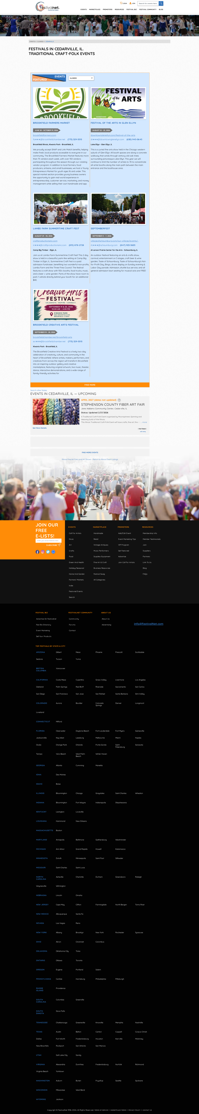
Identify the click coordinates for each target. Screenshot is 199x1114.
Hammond (60, 821)
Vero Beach (61, 754)
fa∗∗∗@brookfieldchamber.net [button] (49, 139)
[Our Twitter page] (48, 552)
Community (74, 619)
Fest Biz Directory (43, 625)
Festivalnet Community (80, 613)
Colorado (41, 703)
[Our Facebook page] (37, 552)
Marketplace (94, 9)
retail (96, 539)
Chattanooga (61, 1022)
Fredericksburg (82, 1039)
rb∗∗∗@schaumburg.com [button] (104, 245)
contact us (147, 1110)
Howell (98, 849)
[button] (119, 399)
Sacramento (120, 687)
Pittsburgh (119, 979)
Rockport (60, 1046)
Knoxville (99, 1022)
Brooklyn (79, 932)
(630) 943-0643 (134, 139)
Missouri (41, 867)
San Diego (40, 694)
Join (144, 545)
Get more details (40, 428)
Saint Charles (120, 793)
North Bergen (121, 904)
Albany (59, 932)
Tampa (39, 754)
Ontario (40, 960)
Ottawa (59, 960)
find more (90, 385)
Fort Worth (60, 1039)
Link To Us (147, 562)
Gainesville (139, 731)
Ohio (38, 942)
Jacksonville (41, 738)
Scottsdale (139, 652)
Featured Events (76, 591)
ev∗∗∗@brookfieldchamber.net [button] (49, 341)
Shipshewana (121, 802)
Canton (99, 1032)
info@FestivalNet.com (148, 623)
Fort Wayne (81, 802)
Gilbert (58, 652)
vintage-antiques (101, 545)
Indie (71, 585)
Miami (117, 738)
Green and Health (76, 562)
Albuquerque (61, 914)
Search (72, 597)
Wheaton (139, 793)
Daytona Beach (82, 731)
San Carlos (139, 687)
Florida (40, 731)
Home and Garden (77, 574)
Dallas (39, 1039)
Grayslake (100, 793)
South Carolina (41, 1000)
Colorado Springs (100, 704)
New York (41, 932)
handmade (98, 533)
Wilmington (61, 886)
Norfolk (118, 1064)
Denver (118, 703)
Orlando (79, 745)
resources (119, 9)
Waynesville (41, 886)
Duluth (58, 858)
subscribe (52, 545)
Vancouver (60, 668)
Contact (72, 630)
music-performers (101, 551)
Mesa (78, 652)
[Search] (161, 3)
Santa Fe (79, 914)
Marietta (99, 765)
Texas (39, 1032)
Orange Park (61, 745)
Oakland (40, 687)
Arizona (40, 652)
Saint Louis (80, 867)
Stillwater (119, 858)
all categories (99, 580)
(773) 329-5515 (75, 139)
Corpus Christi (141, 1032)
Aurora (59, 703)
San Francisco (62, 694)
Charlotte (80, 877)
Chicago (79, 793)
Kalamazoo (120, 849)
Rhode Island (39, 989)
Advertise (122, 556)
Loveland (40, 712)
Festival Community (147, 9)
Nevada (40, 923)
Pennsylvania (43, 979)
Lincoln (59, 895)
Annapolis (60, 840)
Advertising (106, 625)
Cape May (60, 904)
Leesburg (80, 738)
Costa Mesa (61, 680)
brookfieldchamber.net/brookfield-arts (52, 337)
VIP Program (123, 545)
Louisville (79, 812)
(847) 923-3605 (127, 245)
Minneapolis (81, 858)
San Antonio (81, 1046)
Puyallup (99, 1080)
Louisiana (41, 821)
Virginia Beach (42, 1071)
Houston (99, 1039)
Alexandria (60, 1064)
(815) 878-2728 (76, 245)
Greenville (80, 999)
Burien (78, 1080)
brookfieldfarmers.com (44, 135)
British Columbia (41, 669)
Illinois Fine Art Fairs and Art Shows (76, 459)
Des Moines (61, 774)
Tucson (59, 659)
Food (71, 556)
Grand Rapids (82, 849)
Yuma (78, 659)
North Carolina (41, 878)
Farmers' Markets (76, 580)
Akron (58, 942)
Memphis (119, 1022)
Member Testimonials (152, 539)
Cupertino (80, 680)
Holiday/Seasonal (76, 568)
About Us (106, 613)
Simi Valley (140, 694)
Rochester (119, 932)
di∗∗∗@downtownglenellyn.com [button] (107, 139)
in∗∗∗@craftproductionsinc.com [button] (49, 245)
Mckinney (139, 1039)
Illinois (40, 793)
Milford (59, 721)
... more (144, 422)
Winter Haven (101, 754)
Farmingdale (101, 904)
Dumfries (80, 1064)
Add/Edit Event (124, 533)
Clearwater (60, 731)
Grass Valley (101, 680)
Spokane (139, 1080)
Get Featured (123, 551)
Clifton (78, 904)
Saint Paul (100, 858)
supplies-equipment (102, 556)
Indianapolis (101, 802)
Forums (72, 625)
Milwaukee (60, 1090)
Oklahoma (41, 951)
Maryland (41, 840)
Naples (138, 738)
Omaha (79, 895)
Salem (98, 969)
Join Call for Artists (126, 562)
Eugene (59, 969)
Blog (161, 9)
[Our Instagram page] (43, 552)
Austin (58, 1032)
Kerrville (118, 1039)
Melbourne (100, 738)
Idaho (39, 784)
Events (72, 527)
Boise (58, 784)
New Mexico (42, 914)
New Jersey (42, 904)
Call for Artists (75, 533)
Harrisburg (80, 979)
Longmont (139, 703)
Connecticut (43, 721)
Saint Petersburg (120, 746)
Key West (60, 738)
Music (71, 539)
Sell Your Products (43, 636)
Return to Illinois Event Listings (105, 459)
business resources (102, 568)
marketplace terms (118, 1110)
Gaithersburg (101, 840)
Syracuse (139, 932)
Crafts (71, 551)
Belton (78, 1032)
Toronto (79, 960)
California (42, 680)
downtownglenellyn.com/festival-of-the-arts (113, 135)
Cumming (80, 765)
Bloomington (61, 793)
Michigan (41, 849)
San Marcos (101, 1046)
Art (70, 545)
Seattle (118, 1080)
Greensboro (120, 877)
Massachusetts (43, 830)
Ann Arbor (60, 849)
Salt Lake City (61, 1055)
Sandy (78, 1055)
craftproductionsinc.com (45, 241)
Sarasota (139, 745)
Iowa (38, 774)
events (84, 9)
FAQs (145, 574)
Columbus (100, 942)
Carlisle (59, 979)
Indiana (40, 802)
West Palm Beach (80, 755)
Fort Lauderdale (102, 731)
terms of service (101, 1110)
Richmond (139, 1064)
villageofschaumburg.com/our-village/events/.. (114, 241)
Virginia (40, 1064)
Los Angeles (140, 680)
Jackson (59, 1099)
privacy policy (134, 1110)
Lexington (60, 812)
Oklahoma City (62, 951)
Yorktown (60, 1071)
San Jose (80, 694)
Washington (43, 1080)
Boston (59, 830)
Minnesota (42, 858)
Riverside (99, 687)
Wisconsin (41, 1090)
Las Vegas (60, 923)
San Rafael (100, 694)
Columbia (60, 999)
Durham (99, 877)
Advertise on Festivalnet (46, 619)
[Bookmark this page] (53, 552)
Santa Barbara (121, 694)
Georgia (40, 765)
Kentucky (41, 812)
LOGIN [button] (124, 3)
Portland (79, 969)
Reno (78, 923)
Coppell (118, 1032)
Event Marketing (43, 630)
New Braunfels (42, 1046)
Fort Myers (119, 731)
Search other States (38, 390)
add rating (143, 431)
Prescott (118, 652)
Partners (146, 556)
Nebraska (41, 895)
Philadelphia (101, 979)
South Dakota (40, 1012)
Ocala (38, 745)
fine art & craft (100, 562)
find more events (90, 452)
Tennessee (42, 1022)
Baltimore (80, 840)
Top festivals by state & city (50, 646)
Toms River (140, 904)
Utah (38, 1055)
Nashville (139, 1022)
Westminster (120, 840)
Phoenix (99, 652)
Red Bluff (80, 687)
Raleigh (138, 877)
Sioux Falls (60, 1011)
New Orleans (81, 821)
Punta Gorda (101, 745)
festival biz (131, 9)
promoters (107, 9)
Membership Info (150, 533)
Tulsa (78, 951)
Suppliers (146, 551)
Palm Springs (61, 687)
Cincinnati (80, 942)
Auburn (59, 1080)
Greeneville (80, 1022)
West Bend (80, 1090)
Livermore (119, 680)
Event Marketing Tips (127, 539)
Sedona (39, 659)
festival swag (99, 574)
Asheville (59, 877)
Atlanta (59, 765)
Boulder (79, 703)
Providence (60, 988)
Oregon (40, 969)
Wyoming (41, 1099)
